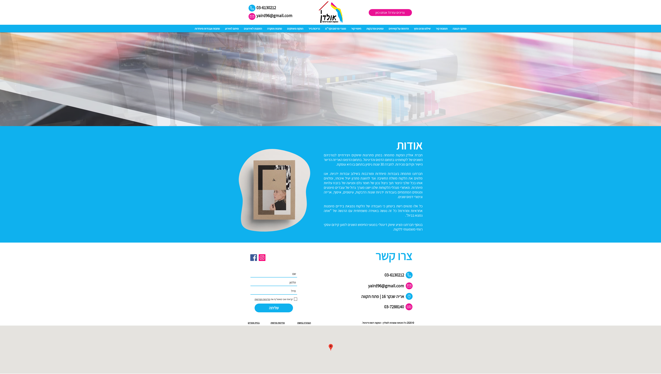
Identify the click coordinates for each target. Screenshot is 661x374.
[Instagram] (262, 257)
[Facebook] (253, 257)
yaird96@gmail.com (274, 15)
